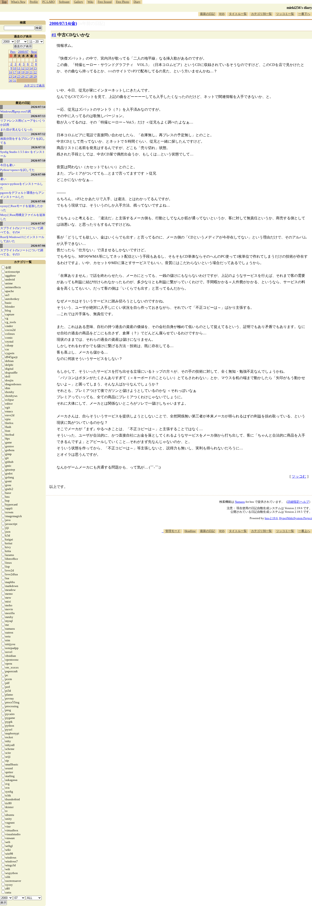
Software (64, 1)
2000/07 (23, 51)
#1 (54, 34)
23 (10, 76)
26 (22, 76)
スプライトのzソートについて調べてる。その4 (21, 230)
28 (31, 76)
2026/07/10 (38, 160)
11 (18, 68)
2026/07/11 (38, 147)
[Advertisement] (229, 547)
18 (18, 72)
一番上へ (304, 531)
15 (35, 68)
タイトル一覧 (238, 14)
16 (10, 72)
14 (31, 68)
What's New (18, 1)
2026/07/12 (38, 134)
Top (4, 1)
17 (14, 72)
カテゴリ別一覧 (261, 14)
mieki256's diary (299, 8)
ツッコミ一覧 (285, 14)
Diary (137, 1)
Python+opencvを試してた (17, 170)
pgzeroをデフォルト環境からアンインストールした (22, 195)
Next (34, 51)
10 (14, 68)
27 (27, 76)
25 (18, 76)
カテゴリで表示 (34, 85)
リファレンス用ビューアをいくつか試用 (22, 122)
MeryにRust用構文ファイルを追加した (22, 217)
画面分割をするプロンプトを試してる (22, 140)
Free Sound (105, 1)
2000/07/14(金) (63, 23)
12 (22, 68)
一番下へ (304, 14)
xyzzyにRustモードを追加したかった (21, 208)
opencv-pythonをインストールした (21, 186)
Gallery (78, 1)
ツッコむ (299, 476)
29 (35, 76)
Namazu (240, 501)
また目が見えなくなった (16, 129)
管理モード (172, 531)
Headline (190, 531)
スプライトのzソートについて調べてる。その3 (21, 252)
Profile (34, 1)
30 (10, 80)
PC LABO (48, 1)
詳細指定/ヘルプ (298, 501)
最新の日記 (207, 14)
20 (27, 72)
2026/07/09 (38, 174)
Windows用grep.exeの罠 (15, 111)
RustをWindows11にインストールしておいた (22, 239)
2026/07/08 (38, 201)
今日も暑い (7, 165)
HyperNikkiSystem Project (295, 518)
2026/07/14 (38, 107)
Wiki (90, 1)
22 (35, 72)
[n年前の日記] (91, 23)
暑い (3, 179)
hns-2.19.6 (271, 518)
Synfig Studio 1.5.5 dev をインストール (22, 154)
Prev (13, 51)
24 (14, 76)
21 (31, 72)
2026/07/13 (38, 116)
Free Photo (122, 1)
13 (27, 68)
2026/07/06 (38, 245)
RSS (222, 14)
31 (14, 80)
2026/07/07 (38, 223)
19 (22, 72)
